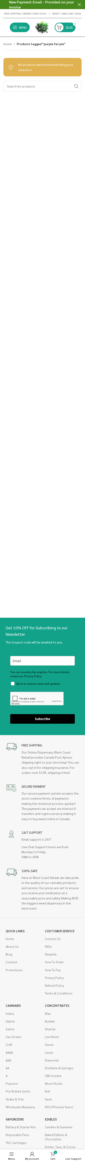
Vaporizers (15, 1119)
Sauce (49, 1044)
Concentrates (57, 1005)
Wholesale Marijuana (20, 1107)
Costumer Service (60, 931)
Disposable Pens (17, 1135)
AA (7, 1068)
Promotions (14, 970)
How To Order (54, 962)
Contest (11, 962)
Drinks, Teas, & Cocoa (60, 1147)
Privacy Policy (54, 978)
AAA (8, 1060)
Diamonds (52, 1060)
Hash (48, 1099)
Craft (9, 1044)
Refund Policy (54, 985)
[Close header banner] (79, 4)
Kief (47, 1091)
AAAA (9, 1052)
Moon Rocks (54, 1083)
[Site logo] (42, 27)
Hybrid (10, 1021)
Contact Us (53, 939)
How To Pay (53, 970)
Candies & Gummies (59, 1127)
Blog (9, 954)
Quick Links (15, 931)
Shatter (50, 1029)
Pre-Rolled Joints (18, 1091)
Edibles (51, 1119)
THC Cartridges (16, 1143)
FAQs (48, 946)
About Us (12, 946)
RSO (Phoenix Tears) (59, 1107)
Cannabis (13, 1005)
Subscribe (42, 719)
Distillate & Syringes (59, 1068)
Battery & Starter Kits (21, 1127)
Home (7, 44)
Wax (48, 1013)
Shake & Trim (15, 1099)
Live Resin (52, 1037)
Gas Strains (14, 1037)
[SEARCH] (76, 86)
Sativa (10, 1029)
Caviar (49, 1052)
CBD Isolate (53, 1076)
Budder (50, 1021)
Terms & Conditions (59, 993)
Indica (10, 1013)
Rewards (51, 954)
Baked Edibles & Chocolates (56, 1137)
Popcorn (12, 1083)
